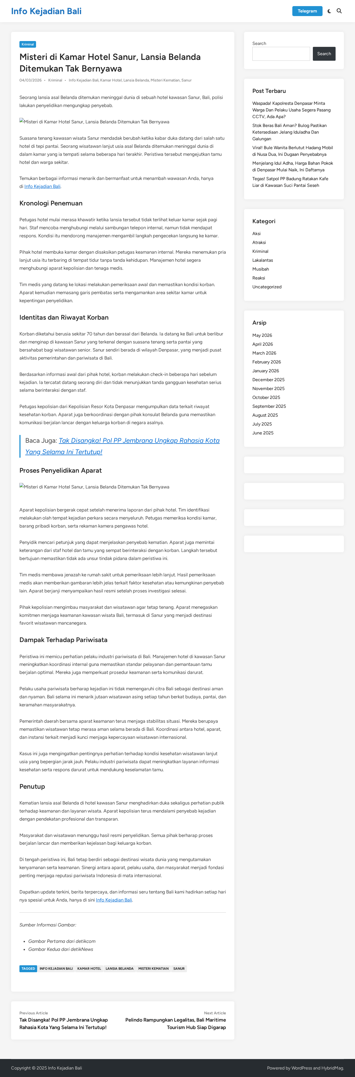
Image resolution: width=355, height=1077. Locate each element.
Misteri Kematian (165, 80)
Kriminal (28, 44)
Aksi (256, 233)
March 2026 (264, 353)
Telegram (307, 11)
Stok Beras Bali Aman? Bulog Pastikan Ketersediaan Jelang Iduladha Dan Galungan (289, 132)
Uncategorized (267, 286)
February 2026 (266, 362)
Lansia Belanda (136, 80)
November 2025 (268, 388)
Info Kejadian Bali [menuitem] (42, 186)
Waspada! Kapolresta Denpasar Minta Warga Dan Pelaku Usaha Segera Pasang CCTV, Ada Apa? (291, 110)
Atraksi (259, 242)
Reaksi (258, 278)
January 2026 (265, 370)
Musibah (260, 269)
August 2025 (265, 415)
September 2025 (269, 406)
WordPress (301, 1068)
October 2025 (266, 397)
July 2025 (262, 424)
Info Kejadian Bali (46, 11)
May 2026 (262, 335)
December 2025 (268, 379)
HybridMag (332, 1068)
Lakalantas (262, 260)
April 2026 (262, 344)
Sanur (186, 80)
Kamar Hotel (111, 80)
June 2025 (262, 433)
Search (259, 43)
